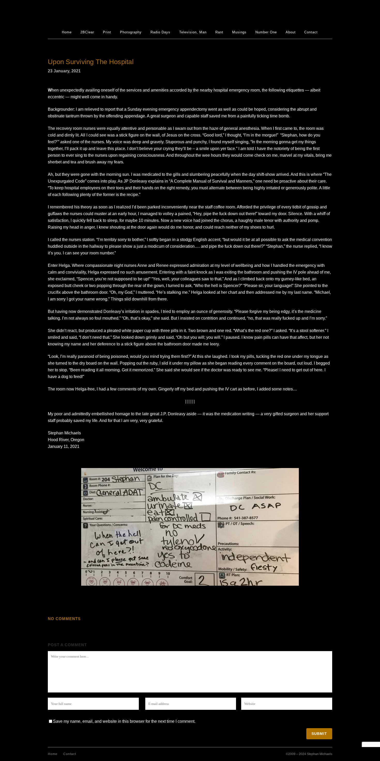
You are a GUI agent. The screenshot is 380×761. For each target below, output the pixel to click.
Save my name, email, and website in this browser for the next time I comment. (124, 721)
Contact (69, 754)
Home (52, 754)
